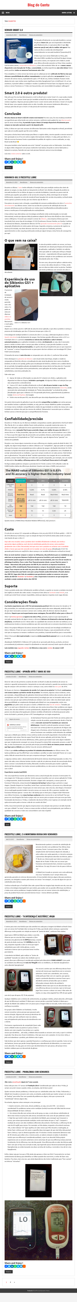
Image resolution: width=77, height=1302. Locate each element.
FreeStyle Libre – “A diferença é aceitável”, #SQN (30, 916)
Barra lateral (67, 13)
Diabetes (8, 167)
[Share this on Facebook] (6, 162)
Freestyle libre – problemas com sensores (27, 1071)
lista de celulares (55, 704)
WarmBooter (23, 35)
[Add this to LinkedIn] (12, 162)
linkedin (61, 592)
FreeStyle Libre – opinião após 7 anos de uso (27, 671)
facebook (52, 592)
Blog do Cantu (38, 5)
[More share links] (24, 162)
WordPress (36, 1290)
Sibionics (44, 219)
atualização (17, 1082)
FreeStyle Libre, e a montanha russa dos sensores (31, 834)
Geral (7, 824)
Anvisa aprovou (16, 617)
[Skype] (18, 162)
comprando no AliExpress (27, 65)
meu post (58, 686)
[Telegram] (21, 162)
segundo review (23, 648)
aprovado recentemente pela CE (51, 223)
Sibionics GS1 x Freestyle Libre (20, 177)
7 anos (20, 187)
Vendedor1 (21, 576)
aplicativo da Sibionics (25, 359)
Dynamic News (45, 1290)
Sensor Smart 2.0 (14, 30)
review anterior (16, 153)
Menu (8, 13)
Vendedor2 (30, 576)
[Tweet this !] (9, 162)
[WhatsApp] (15, 162)
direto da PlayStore (19, 395)
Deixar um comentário (35, 35)
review (50, 648)
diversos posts (66, 120)
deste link (63, 388)
